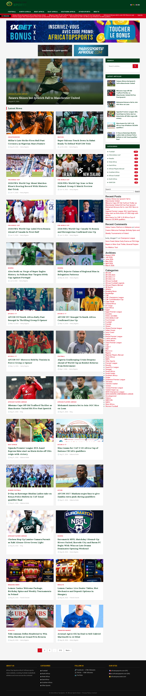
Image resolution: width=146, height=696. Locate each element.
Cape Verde (110, 302)
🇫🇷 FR (132, 5)
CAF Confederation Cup (114, 299)
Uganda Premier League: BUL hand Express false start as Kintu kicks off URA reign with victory (30, 451)
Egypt (108, 310)
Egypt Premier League (114, 312)
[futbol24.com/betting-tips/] (91, 50)
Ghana (108, 326)
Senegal (108, 369)
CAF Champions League (115, 297)
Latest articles (111, 339)
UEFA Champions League (115, 392)
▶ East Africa (44, 679)
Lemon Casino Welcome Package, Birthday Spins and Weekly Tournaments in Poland (29, 591)
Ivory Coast (110, 332)
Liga (107, 345)
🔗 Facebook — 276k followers (85, 670)
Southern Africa (68, 12)
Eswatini (109, 314)
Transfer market (64, 630)
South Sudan (110, 373)
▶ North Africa (45, 673)
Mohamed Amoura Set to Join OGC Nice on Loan (119, 15)
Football (12, 12)
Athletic (11, 630)
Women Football (14, 490)
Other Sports (84, 12)
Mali (107, 349)
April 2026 (109, 263)
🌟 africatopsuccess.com (117, 676)
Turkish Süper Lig (112, 390)
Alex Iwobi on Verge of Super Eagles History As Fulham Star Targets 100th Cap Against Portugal (28, 274)
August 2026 (110, 255)
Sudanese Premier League (115, 380)
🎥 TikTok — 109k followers (84, 672)
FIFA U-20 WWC (111, 316)
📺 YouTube (79, 675)
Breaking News (14, 585)
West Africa (39, 12)
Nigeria (11, 268)
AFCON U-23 (110, 279)
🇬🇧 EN (138, 5)
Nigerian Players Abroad (114, 355)
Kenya (108, 334)
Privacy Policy (86, 693)
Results (61, 585)
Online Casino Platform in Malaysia (119, 227)
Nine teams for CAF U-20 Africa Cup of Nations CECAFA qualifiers (90, 17)
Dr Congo (109, 306)
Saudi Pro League (112, 367)
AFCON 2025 (110, 275)
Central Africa (111, 304)
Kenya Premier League (114, 336)
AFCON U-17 (12, 313)
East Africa (53, 12)
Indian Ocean (110, 330)
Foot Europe (110, 320)
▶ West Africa (45, 676)
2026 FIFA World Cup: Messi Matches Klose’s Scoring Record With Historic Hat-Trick (27, 186)
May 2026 (109, 261)
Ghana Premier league (114, 328)
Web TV (96, 12)
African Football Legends (115, 283)
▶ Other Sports (45, 685)
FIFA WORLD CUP (14, 180)
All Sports (109, 287)
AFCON (60, 490)
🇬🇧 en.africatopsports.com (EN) (119, 673)
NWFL (108, 359)
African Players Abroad (18, 94)
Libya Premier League (114, 343)
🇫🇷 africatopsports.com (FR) (118, 670)
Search (108, 189)
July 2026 (109, 257)
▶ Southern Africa (46, 682)
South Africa (110, 371)
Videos (108, 398)
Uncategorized (14, 137)
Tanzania (109, 382)
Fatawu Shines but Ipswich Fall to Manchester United (29, 15)
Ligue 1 (108, 347)
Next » (68, 650)
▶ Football (43, 670)
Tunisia (108, 386)
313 (60, 650)
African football (111, 281)
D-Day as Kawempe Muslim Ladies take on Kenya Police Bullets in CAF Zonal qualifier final (30, 496)
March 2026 (110, 266)
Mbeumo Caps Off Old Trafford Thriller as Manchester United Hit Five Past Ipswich (74, 15)
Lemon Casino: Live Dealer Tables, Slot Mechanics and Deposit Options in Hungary (78, 591)
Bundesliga (110, 293)
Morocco (109, 351)
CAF (107, 295)
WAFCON (61, 137)
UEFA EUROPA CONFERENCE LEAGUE (119, 394)
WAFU (108, 402)
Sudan (108, 378)
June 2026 (109, 259)
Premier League (111, 363)
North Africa (25, 12)
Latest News (110, 341)
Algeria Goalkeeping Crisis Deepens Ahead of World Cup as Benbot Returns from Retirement (78, 362)
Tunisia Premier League (114, 388)
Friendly (108, 324)
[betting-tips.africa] (55, 50)
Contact (94, 693)
